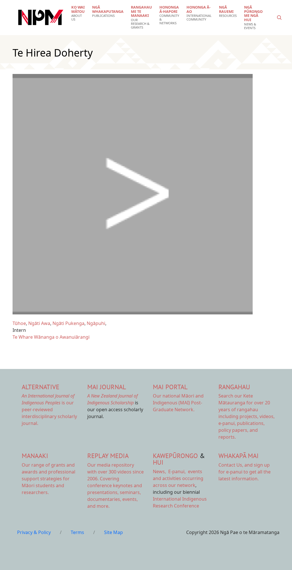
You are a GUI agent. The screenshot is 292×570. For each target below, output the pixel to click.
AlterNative (40, 387)
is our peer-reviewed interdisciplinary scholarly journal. (49, 409)
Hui (158, 462)
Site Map (113, 532)
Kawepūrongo (175, 455)
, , (170, 471)
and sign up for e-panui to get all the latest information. (244, 472)
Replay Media (108, 455)
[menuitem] (78, 13)
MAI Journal (106, 387)
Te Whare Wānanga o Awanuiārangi (51, 337)
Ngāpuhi (96, 323)
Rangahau (234, 387)
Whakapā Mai (238, 455)
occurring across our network (178, 478)
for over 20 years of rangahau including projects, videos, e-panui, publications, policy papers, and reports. (246, 416)
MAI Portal (170, 387)
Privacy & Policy (34, 532)
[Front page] (40, 17)
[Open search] (279, 17)
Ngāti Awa (39, 323)
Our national (178, 403)
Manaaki (35, 455)
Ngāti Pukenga (68, 323)
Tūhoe (19, 323)
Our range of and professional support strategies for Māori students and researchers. (48, 478)
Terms (77, 532)
